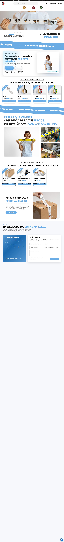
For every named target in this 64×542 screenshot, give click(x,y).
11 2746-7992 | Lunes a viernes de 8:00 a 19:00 (22, 0)
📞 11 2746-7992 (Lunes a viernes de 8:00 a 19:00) (13, 258)
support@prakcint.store (47, 0)
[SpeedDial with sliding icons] (61, 539)
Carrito (60, 3)
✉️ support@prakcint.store (9, 259)
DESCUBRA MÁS (10, 212)
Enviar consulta (55, 258)
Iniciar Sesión (53, 3)
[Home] (47, 4)
